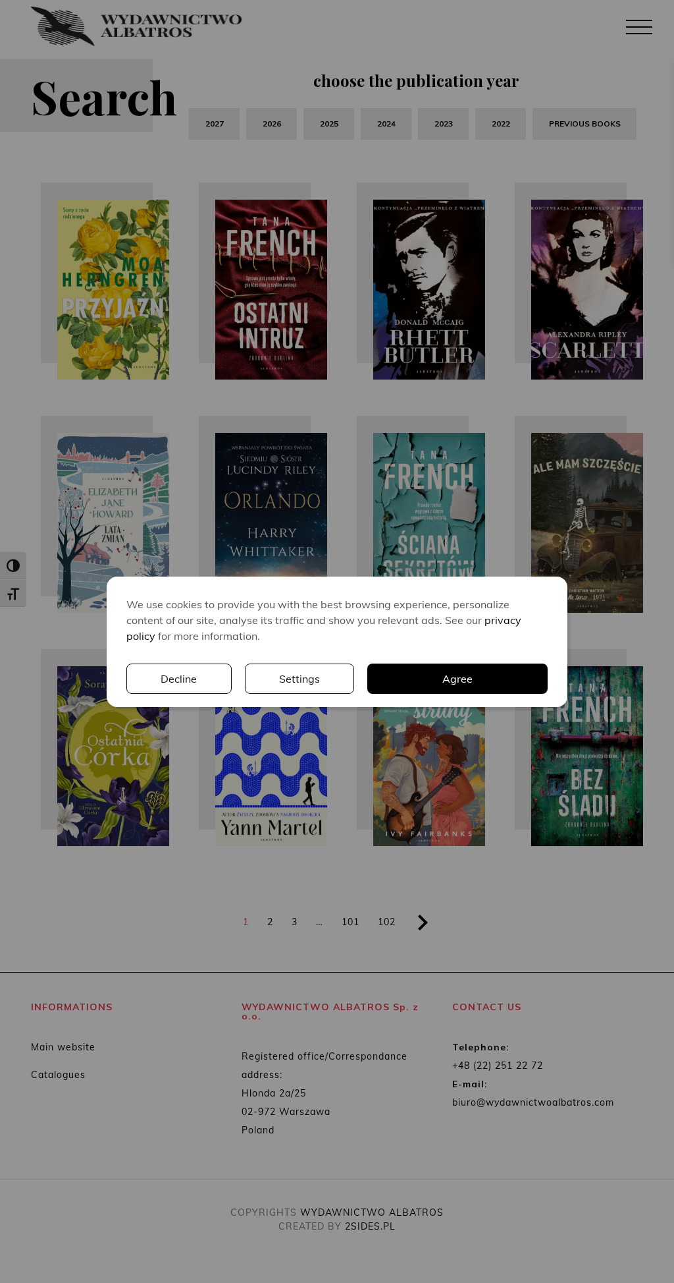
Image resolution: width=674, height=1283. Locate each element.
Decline (179, 678)
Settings (299, 678)
